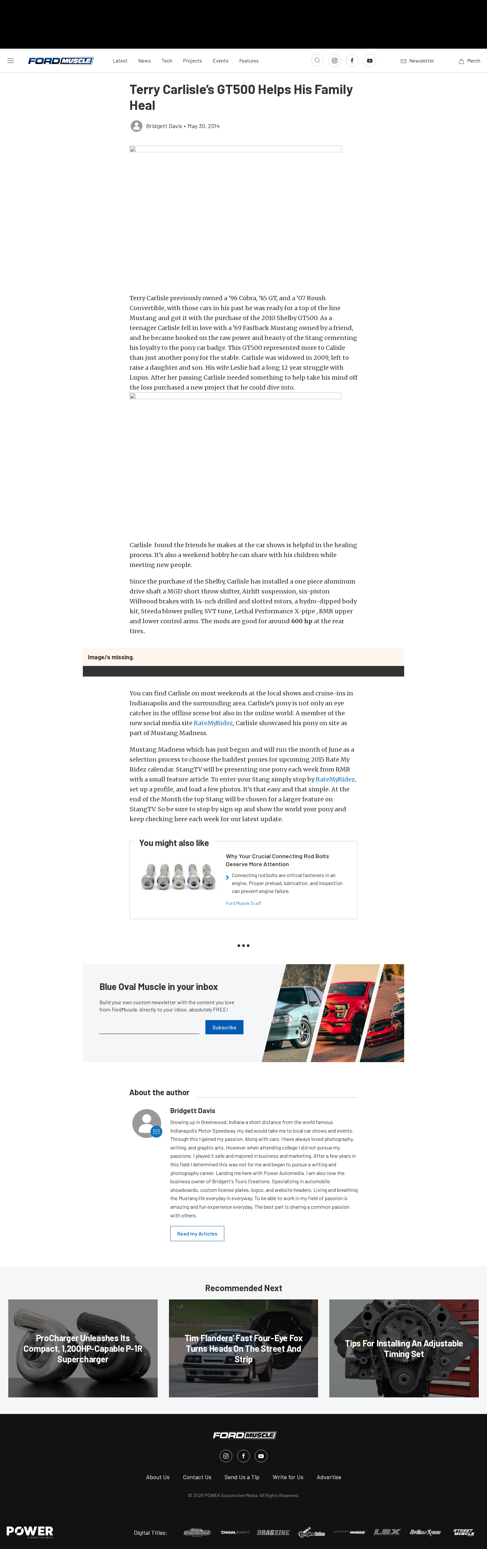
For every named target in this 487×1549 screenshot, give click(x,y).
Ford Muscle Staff (243, 903)
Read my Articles (197, 1233)
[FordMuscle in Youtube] (261, 1456)
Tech (167, 60)
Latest (120, 60)
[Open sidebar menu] (11, 60)
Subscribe (224, 1027)
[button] (243, 216)
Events (221, 60)
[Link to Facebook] (352, 60)
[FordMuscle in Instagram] (226, 1456)
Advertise (329, 1476)
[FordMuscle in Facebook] (243, 1456)
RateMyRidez (213, 723)
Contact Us (197, 1476)
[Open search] (317, 60)
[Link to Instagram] (334, 60)
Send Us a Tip (242, 1476)
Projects (192, 60)
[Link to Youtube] (369, 60)
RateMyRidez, (336, 779)
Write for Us (288, 1476)
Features (249, 60)
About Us (158, 1476)
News (144, 60)
